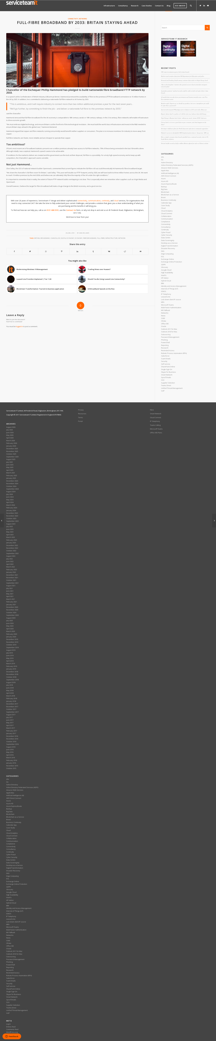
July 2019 (9, 653)
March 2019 (10, 663)
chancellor (55, 238)
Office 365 (165, 324)
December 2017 (12, 704)
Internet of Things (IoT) (169, 289)
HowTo (163, 275)
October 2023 (11, 518)
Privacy (81, 410)
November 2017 (12, 706)
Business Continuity (168, 200)
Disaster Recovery (168, 248)
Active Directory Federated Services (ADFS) (177, 165)
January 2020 (11, 637)
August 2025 (10, 459)
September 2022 (12, 553)
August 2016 (10, 747)
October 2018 (11, 677)
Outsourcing (165, 334)
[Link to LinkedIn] (204, 5)
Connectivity (73, 19)
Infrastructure (111, 238)
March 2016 (10, 757)
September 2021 (12, 583)
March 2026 (10, 440)
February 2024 (11, 508)
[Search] (190, 5)
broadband (45, 238)
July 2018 (9, 685)
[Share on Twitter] (30, 251)
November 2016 (12, 739)
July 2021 (9, 588)
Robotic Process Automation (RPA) (174, 353)
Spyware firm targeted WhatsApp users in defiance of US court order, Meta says (184, 110)
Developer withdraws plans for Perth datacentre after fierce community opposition (184, 129)
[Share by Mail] (140, 251)
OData (163, 321)
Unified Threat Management (171, 388)
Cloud (163, 208)
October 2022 (11, 550)
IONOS (163, 291)
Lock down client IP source (171, 299)
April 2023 (10, 534)
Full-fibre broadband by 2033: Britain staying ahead (77, 22)
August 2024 (10, 491)
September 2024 (12, 489)
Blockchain (165, 192)
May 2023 (9, 532)
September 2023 (12, 521)
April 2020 (10, 629)
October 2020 (11, 612)
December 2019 (12, 639)
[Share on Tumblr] (93, 251)
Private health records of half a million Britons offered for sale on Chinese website (184, 143)
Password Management (170, 337)
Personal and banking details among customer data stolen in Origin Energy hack (184, 80)
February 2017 (11, 731)
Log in (8, 1024)
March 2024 (10, 505)
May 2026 (9, 435)
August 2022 (10, 556)
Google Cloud (166, 270)
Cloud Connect (166, 213)
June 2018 (10, 688)
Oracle (163, 326)
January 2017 (11, 733)
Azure (163, 178)
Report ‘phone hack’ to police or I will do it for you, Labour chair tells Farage (183, 114)
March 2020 (10, 631)
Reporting (164, 345)
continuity (106, 200)
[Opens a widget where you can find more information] (11, 1036)
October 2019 (11, 645)
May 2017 (9, 722)
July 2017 (9, 717)
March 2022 (10, 567)
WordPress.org (12, 1032)
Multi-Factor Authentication (171, 307)
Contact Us (71, 210)
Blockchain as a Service (170, 195)
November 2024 (12, 483)
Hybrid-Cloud (166, 281)
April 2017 (10, 725)
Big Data (164, 189)
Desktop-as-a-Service (169, 243)
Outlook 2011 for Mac (169, 329)
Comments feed (12, 1029)
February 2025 (11, 475)
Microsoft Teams (167, 305)
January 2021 (11, 604)
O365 (163, 318)
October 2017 (11, 709)
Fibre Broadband (89, 238)
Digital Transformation (169, 246)
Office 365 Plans (156, 433)
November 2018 (12, 674)
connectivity (82, 200)
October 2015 (11, 768)
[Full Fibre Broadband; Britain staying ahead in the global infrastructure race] (77, 60)
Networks (83, 19)
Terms (80, 417)
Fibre (152, 410)
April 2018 (10, 693)
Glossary (164, 267)
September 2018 (12, 680)
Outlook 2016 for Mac (169, 332)
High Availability (167, 272)
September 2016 (12, 744)
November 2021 (12, 577)
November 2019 (12, 642)
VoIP (162, 391)
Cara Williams (84, 233)
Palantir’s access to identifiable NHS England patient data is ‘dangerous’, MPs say (185, 133)
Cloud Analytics (167, 211)
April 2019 (10, 661)
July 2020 (9, 620)
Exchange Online (167, 259)
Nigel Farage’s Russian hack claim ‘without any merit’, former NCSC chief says (183, 118)
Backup (164, 187)
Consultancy (165, 227)
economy (78, 238)
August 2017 (10, 714)
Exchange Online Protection (171, 262)
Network (121, 238)
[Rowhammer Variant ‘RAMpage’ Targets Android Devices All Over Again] (214, 520)
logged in (19, 326)
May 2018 (9, 690)
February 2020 (11, 634)
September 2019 (12, 647)
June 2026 (10, 432)
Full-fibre (101, 238)
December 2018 (12, 671)
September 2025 (12, 457)
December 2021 (12, 575)
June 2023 (10, 529)
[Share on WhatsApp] (46, 251)
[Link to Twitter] (200, 5)
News (163, 316)
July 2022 (9, 559)
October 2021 (11, 580)
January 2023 (11, 542)
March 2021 (10, 599)
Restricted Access (167, 350)
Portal (80, 421)
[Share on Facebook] (14, 251)
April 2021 (10, 596)
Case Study (165, 205)
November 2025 (12, 451)
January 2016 (11, 763)
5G (162, 160)
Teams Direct (166, 385)
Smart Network (166, 375)
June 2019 (10, 655)
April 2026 (10, 438)
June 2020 (10, 623)
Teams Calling (155, 425)
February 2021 (11, 602)
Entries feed (11, 1027)
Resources (82, 413)
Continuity (165, 229)
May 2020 (9, 626)
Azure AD (164, 181)
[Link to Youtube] (208, 5)
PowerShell (165, 342)
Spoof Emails (166, 377)
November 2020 (12, 610)
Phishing (164, 340)
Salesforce (165, 356)
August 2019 (10, 650)
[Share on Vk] (109, 251)
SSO (162, 380)
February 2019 (11, 666)
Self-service (165, 364)
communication (94, 200)
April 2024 (10, 502)
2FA (162, 157)
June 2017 (10, 720)
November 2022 (12, 548)
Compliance (165, 221)
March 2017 (10, 728)
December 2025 (12, 448)
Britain (37, 238)
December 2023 (12, 513)
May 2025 (9, 467)
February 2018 (11, 698)
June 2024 (10, 497)
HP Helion (164, 278)
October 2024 (11, 486)
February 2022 (11, 569)
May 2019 (9, 658)
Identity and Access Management (173, 286)
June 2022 (10, 561)
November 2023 (12, 516)
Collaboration (166, 216)
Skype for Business (168, 372)
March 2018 (10, 696)
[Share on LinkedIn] (77, 251)
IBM (162, 283)
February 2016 (11, 760)
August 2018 (10, 682)
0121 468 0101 (53, 210)
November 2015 (12, 766)
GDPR (163, 264)
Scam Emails (165, 358)
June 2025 (10, 465)
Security (164, 361)
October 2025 (11, 454)
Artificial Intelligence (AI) (170, 173)
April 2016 (10, 755)
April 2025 (10, 470)
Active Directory (167, 162)
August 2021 (10, 585)
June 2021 (10, 591)
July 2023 (9, 526)
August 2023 (10, 524)
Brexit (163, 197)
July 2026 (9, 430)
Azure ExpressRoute (169, 184)
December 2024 (12, 481)
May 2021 (9, 594)
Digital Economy (67, 238)
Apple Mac (165, 170)
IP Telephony (166, 294)
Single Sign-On (166, 369)
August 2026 (10, 427)
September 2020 (12, 615)
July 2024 (9, 494)
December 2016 (12, 736)
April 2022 (10, 564)
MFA (162, 302)
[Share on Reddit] (125, 251)
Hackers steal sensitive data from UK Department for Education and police (182, 76)
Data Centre (165, 237)
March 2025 (10, 473)
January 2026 (11, 446)
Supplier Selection (168, 383)
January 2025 (11, 478)
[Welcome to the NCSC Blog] (2, 520)
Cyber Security (166, 235)
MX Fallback (165, 310)
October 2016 (11, 741)
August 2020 (10, 618)
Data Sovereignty (167, 240)
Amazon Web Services (169, 168)
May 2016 (9, 752)
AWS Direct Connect (168, 176)
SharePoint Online (168, 366)
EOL (162, 256)
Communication (167, 219)
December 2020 (12, 607)
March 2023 (10, 537)
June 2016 (10, 749)
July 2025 (9, 462)
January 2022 (11, 572)
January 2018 (11, 701)
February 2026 (11, 443)
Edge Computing (167, 254)
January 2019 (11, 669)
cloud (116, 200)
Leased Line (165, 297)
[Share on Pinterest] (62, 251)
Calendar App (166, 203)
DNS (162, 251)
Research (164, 348)
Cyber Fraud (165, 232)
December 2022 (12, 545)
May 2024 (9, 500)
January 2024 (11, 510)
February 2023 (11, 540)
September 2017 (12, 712)
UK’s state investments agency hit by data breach (175, 72)
